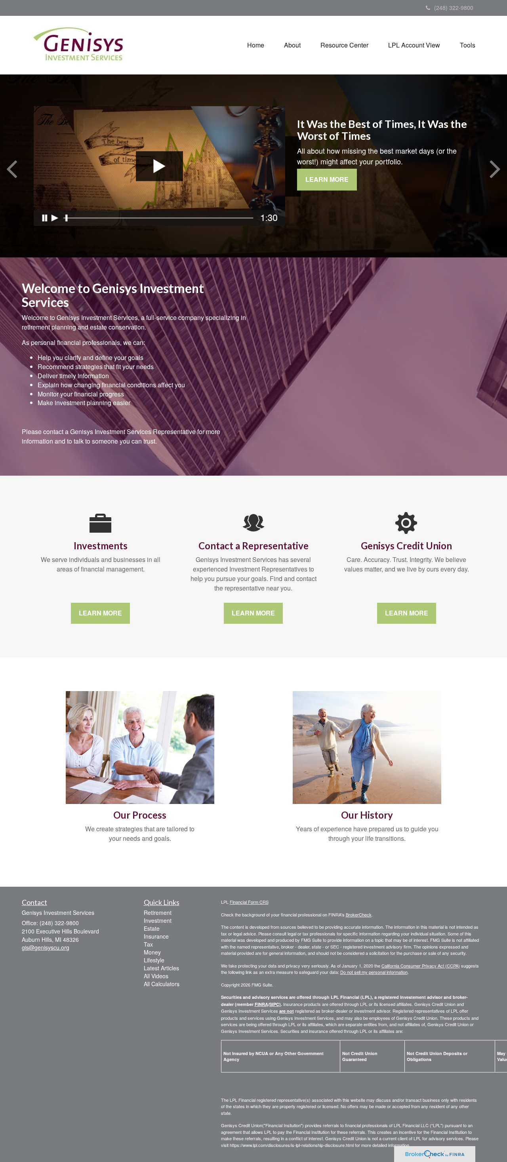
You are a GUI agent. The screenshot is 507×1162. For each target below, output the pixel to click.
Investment (158, 920)
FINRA (261, 1004)
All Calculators (161, 984)
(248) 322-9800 (453, 7)
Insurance (156, 936)
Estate (152, 928)
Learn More (327, 179)
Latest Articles (161, 968)
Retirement (158, 912)
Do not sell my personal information (374, 972)
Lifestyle (154, 960)
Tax (148, 944)
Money (152, 952)
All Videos (156, 976)
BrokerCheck (359, 914)
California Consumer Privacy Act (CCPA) (420, 965)
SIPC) (275, 1004)
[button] (292, 45)
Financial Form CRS (249, 902)
